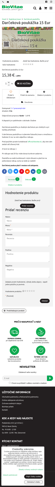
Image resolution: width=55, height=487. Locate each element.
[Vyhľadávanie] (35, 8)
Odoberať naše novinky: (28, 372)
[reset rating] (23, 291)
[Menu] (51, 8)
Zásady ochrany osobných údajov (31, 469)
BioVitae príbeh (7, 407)
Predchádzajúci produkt (15, 311)
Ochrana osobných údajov (11, 403)
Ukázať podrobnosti (10, 475)
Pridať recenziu (27, 206)
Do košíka (25, 83)
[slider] (28, 64)
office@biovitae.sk (35, 142)
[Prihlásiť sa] (40, 8)
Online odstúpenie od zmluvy (13, 400)
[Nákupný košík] (45, 8)
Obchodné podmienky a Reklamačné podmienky (20, 397)
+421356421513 (13, 446)
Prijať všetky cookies (33, 476)
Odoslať (45, 301)
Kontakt (5, 410)
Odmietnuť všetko (33, 482)
